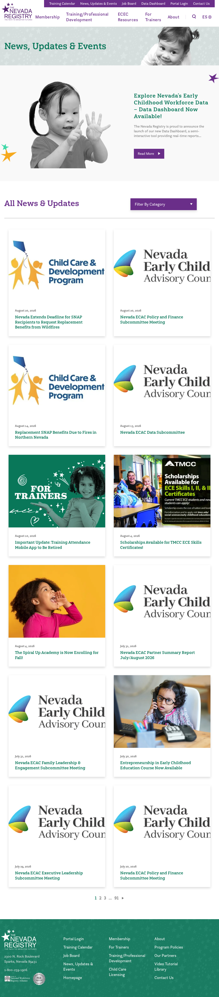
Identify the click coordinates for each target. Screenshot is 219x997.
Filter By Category (150, 204)
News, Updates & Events (98, 3)
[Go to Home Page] (16, 12)
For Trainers (153, 17)
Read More (146, 153)
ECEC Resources (128, 17)
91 (116, 898)
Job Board (129, 3)
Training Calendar (62, 3)
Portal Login (179, 3)
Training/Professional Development (87, 17)
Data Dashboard (153, 3)
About (173, 17)
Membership (47, 17)
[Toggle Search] (194, 17)
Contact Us (201, 3)
